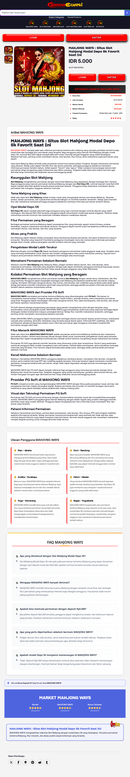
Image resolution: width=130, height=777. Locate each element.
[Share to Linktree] (25, 762)
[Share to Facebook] (18, 762)
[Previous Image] (16, 72)
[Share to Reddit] (40, 762)
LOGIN (33, 37)
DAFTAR (96, 37)
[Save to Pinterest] (33, 762)
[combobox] (62, 13)
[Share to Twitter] (11, 762)
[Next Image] (63, 72)
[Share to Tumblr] (47, 762)
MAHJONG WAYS (18, 150)
